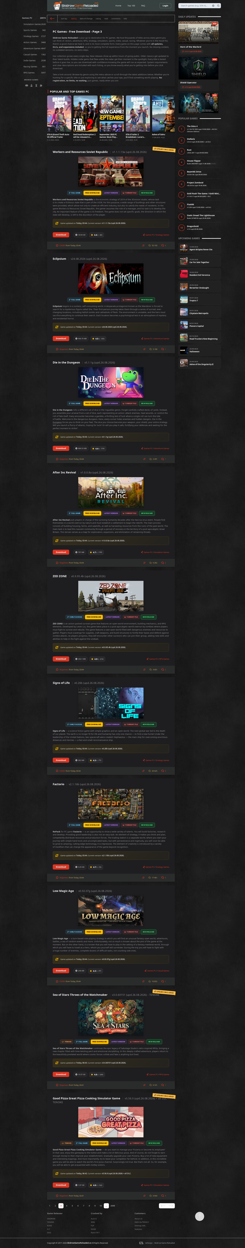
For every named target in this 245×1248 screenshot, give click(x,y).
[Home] (52, 18)
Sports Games (35, 30)
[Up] (199, 1216)
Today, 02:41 (79, 1195)
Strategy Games (35, 36)
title (125, 18)
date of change (86, 18)
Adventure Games (35, 48)
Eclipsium (80, 259)
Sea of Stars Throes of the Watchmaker (106, 995)
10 (101, 1205)
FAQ (143, 5)
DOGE (93, 1229)
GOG (49, 1232)
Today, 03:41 (79, 1085)
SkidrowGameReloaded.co (79, 1243)
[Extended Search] (213, 5)
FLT (48, 1229)
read (106, 18)
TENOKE (50, 1222)
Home (118, 5)
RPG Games (35, 72)
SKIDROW (51, 1218)
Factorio (77, 784)
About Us (138, 1218)
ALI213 (94, 1218)
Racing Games (35, 66)
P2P (92, 1225)
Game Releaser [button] (55, 1213)
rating (98, 18)
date (73, 18)
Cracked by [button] (96, 1213)
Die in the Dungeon (84, 362)
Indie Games (35, 60)
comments (115, 18)
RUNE (49, 1225)
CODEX (62, 245)
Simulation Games (35, 24)
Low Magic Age (82, 891)
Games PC (34, 18)
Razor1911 (95, 1232)
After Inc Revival (83, 472)
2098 (112, 1205)
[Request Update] (143, 245)
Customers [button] (140, 1213)
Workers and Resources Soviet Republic (99, 152)
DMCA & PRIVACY (142, 1222)
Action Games (35, 42)
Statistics (138, 1229)
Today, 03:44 (75, 245)
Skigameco (64, 349)
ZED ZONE (79, 576)
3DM (93, 1222)
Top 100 (131, 5)
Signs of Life (78, 683)
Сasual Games (35, 54)
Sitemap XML (140, 1225)
